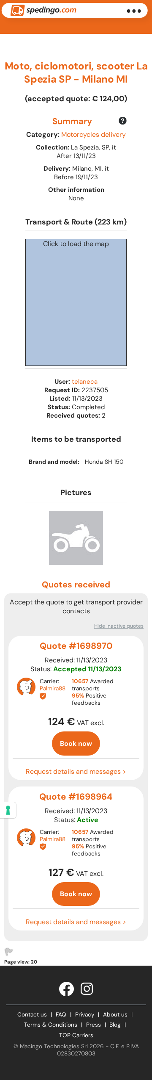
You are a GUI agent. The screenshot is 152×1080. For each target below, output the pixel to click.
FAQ (61, 1014)
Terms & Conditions (50, 1024)
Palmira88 (52, 688)
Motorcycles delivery (93, 134)
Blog (115, 1024)
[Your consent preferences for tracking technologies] (8, 810)
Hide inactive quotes (119, 626)
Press (93, 1024)
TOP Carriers (76, 1035)
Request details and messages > (76, 771)
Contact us (32, 1014)
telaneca (85, 381)
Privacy (85, 1014)
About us (115, 1014)
